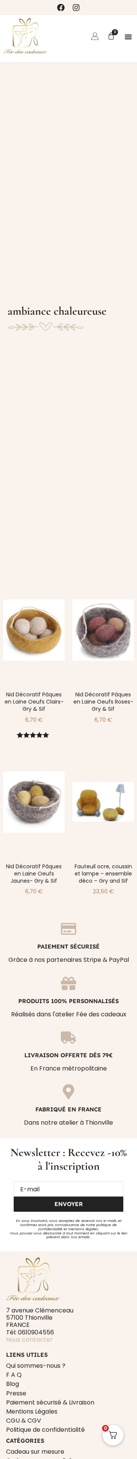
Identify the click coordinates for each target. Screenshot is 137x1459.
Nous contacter (29, 1339)
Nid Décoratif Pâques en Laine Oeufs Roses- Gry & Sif (103, 702)
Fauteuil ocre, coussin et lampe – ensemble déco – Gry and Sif (103, 874)
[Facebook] (61, 7)
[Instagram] (76, 7)
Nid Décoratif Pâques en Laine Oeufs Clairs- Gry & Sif (34, 702)
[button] (128, 36)
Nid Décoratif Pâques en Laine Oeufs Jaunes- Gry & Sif (34, 874)
